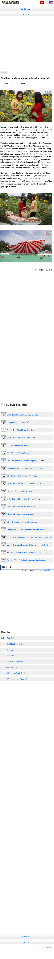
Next (45, 569)
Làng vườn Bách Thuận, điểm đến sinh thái (24, 422)
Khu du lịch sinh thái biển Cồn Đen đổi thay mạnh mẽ (28, 552)
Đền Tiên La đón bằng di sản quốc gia (22, 522)
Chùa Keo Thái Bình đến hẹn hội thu (21, 437)
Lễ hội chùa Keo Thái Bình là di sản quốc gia (25, 468)
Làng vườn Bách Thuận (16, 673)
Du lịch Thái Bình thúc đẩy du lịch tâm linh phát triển (28, 545)
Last (50, 569)
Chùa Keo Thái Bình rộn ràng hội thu (21, 506)
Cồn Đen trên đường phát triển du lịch (22, 476)
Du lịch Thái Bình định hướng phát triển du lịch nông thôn (29, 537)
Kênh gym (27, 14)
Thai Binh (4, 72)
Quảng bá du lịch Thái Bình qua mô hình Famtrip (26, 529)
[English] (51, 3)
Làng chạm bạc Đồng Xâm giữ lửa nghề (23, 414)
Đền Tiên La (12, 667)
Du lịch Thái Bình (7, 638)
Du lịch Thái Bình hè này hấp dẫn (20, 430)
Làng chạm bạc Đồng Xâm (17, 679)
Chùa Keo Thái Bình (15, 661)
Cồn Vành (11, 649)
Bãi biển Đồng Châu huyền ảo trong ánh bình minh (27, 560)
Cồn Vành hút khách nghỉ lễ (18, 445)
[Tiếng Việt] (42, 3)
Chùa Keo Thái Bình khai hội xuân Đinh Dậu (24, 483)
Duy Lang (49, 947)
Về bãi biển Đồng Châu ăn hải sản (20, 514)
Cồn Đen (10, 655)
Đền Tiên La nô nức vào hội (18, 453)
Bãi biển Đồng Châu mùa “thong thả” (21, 491)
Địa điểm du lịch (27, 9)
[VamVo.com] (14, 4)
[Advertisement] (27, 43)
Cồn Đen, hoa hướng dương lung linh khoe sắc (25, 460)
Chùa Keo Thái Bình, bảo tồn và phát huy (23, 499)
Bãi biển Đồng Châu (15, 644)
